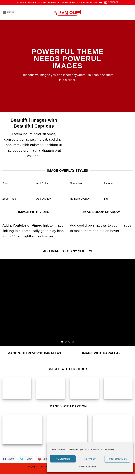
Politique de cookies (88, 466)
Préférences (117, 458)
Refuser (90, 458)
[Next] (128, 302)
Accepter (63, 458)
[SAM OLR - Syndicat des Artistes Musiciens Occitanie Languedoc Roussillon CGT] (67, 12)
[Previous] (7, 302)
